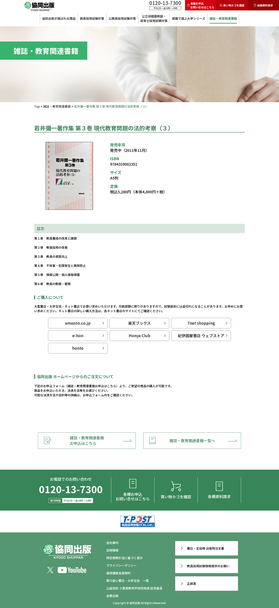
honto (78, 348)
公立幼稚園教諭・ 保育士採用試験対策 (154, 18)
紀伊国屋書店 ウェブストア (201, 335)
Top (37, 106)
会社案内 (112, 542)
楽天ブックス (139, 323)
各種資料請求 (265, 5)
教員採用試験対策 (92, 18)
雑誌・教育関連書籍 (223, 18)
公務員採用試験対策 (122, 18)
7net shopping (201, 323)
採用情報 (112, 550)
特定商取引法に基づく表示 (124, 558)
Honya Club (139, 335)
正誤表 (191, 583)
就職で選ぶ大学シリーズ (188, 18)
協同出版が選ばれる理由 (59, 18)
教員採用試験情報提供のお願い (208, 566)
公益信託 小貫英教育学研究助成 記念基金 (134, 588)
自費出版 (112, 595)
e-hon (77, 335)
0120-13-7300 (165, 2)
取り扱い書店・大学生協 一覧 (127, 580)
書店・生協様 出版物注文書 (205, 548)
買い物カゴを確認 (233, 5)
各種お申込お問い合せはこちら (202, 5)
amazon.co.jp (78, 323)
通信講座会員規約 (118, 573)
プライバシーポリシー (121, 565)
